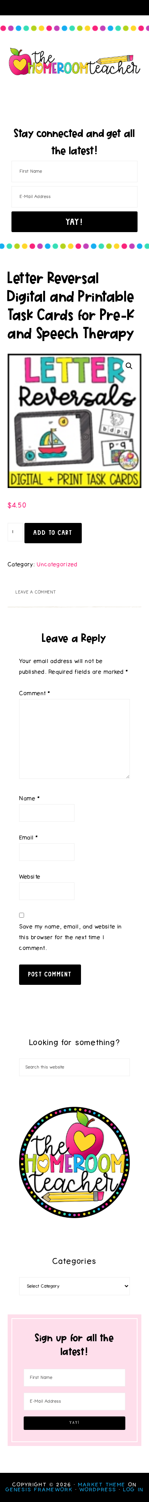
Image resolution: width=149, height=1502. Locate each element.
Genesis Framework (39, 1490)
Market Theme (102, 1485)
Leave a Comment (35, 592)
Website (30, 877)
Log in (133, 1490)
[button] (129, 366)
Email (28, 837)
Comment (34, 693)
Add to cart (53, 532)
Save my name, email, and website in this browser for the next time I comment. (70, 937)
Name (29, 798)
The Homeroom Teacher (75, 61)
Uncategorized (57, 564)
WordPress (98, 1490)
